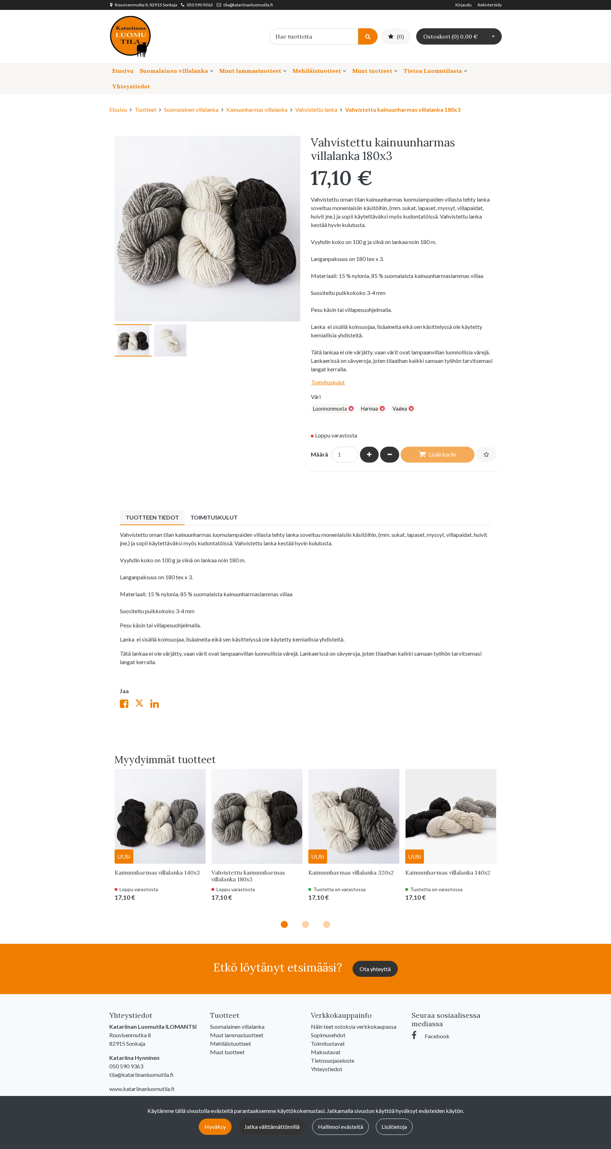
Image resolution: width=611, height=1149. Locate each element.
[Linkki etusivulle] (130, 35)
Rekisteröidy (490, 4)
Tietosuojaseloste (332, 1060)
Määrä (319, 454)
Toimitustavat (328, 1043)
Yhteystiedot (131, 86)
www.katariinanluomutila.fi (142, 1088)
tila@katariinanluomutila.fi (248, 4)
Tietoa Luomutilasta (432, 70)
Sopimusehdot (328, 1035)
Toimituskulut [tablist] (214, 517)
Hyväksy (215, 1126)
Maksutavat (326, 1052)
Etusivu (123, 70)
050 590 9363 (200, 4)
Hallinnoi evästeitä (340, 1126)
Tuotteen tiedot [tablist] (152, 517)
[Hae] (368, 36)
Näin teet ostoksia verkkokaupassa (353, 1026)
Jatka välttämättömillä (271, 1126)
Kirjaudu (463, 4)
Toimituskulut (328, 382)
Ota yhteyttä (375, 968)
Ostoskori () (450, 36)
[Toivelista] (486, 454)
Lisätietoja (394, 1126)
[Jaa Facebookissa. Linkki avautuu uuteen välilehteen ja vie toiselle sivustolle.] (127, 705)
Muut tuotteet (372, 70)
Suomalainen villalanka (174, 70)
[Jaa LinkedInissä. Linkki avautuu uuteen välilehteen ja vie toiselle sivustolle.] (157, 705)
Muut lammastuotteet (250, 70)
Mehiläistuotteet (316, 70)
